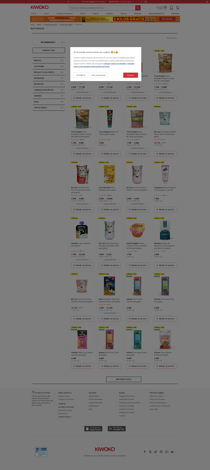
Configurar (81, 75)
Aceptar (130, 75)
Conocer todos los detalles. (115, 63)
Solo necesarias (98, 75)
